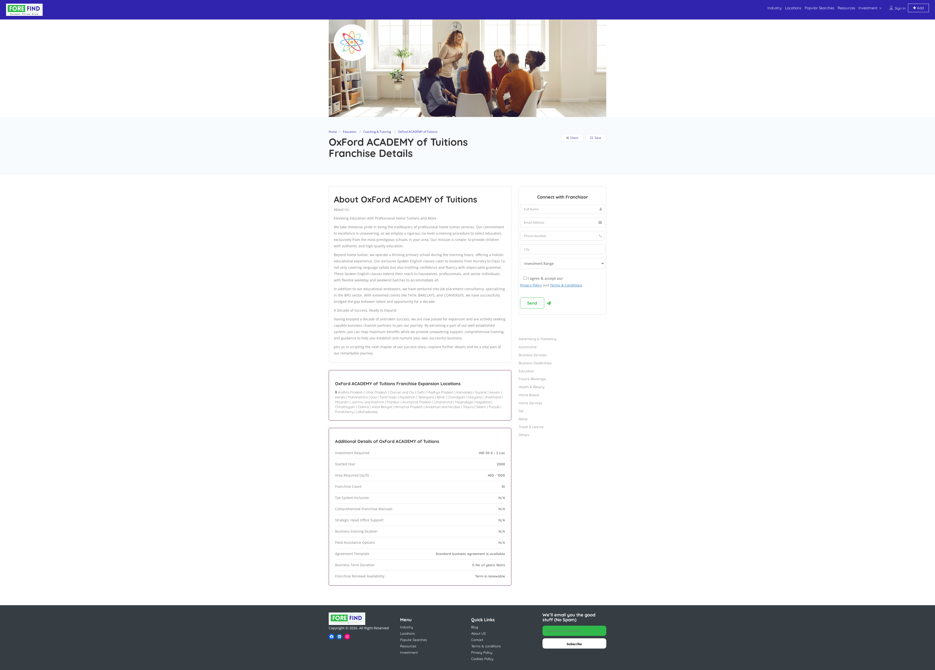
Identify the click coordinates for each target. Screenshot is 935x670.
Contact (477, 640)
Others (524, 435)
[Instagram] (347, 637)
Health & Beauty (531, 387)
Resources (846, 8)
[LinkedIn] (339, 637)
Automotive (528, 347)
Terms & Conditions (566, 285)
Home (333, 132)
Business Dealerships (535, 363)
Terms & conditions (486, 646)
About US (478, 633)
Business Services (533, 355)
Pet (521, 411)
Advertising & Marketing (537, 339)
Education (349, 132)
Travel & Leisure (531, 427)
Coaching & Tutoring (377, 132)
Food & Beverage (532, 379)
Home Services (530, 403)
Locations (793, 8)
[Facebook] (332, 637)
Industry (774, 8)
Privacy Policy (531, 285)
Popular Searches (819, 8)
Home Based (529, 395)
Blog (474, 627)
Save (597, 138)
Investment (868, 8)
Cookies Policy (482, 659)
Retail (523, 419)
